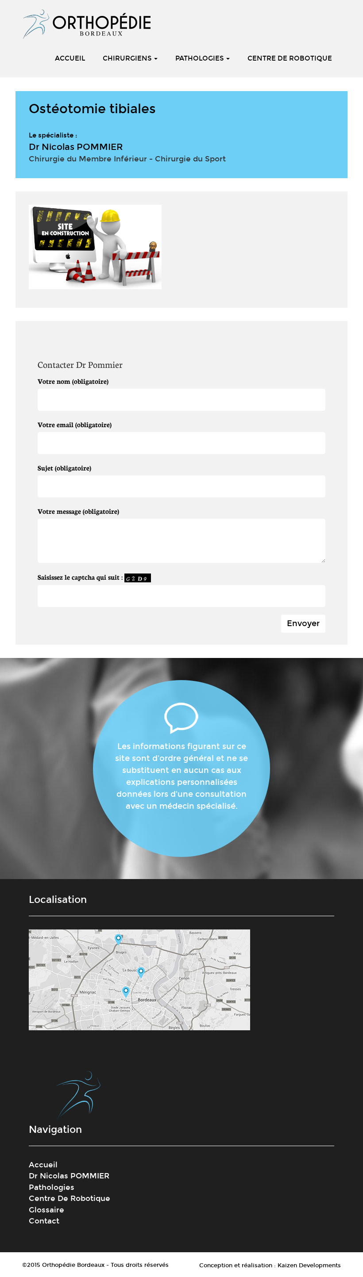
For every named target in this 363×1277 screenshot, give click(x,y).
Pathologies (200, 58)
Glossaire (46, 1210)
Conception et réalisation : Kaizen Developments (270, 1265)
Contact (44, 1221)
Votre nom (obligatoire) (73, 381)
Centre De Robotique (289, 58)
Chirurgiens (128, 58)
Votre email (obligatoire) (75, 424)
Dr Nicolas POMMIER (69, 1176)
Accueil (70, 58)
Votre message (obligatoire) (78, 511)
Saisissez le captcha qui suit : (81, 576)
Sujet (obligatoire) (64, 467)
